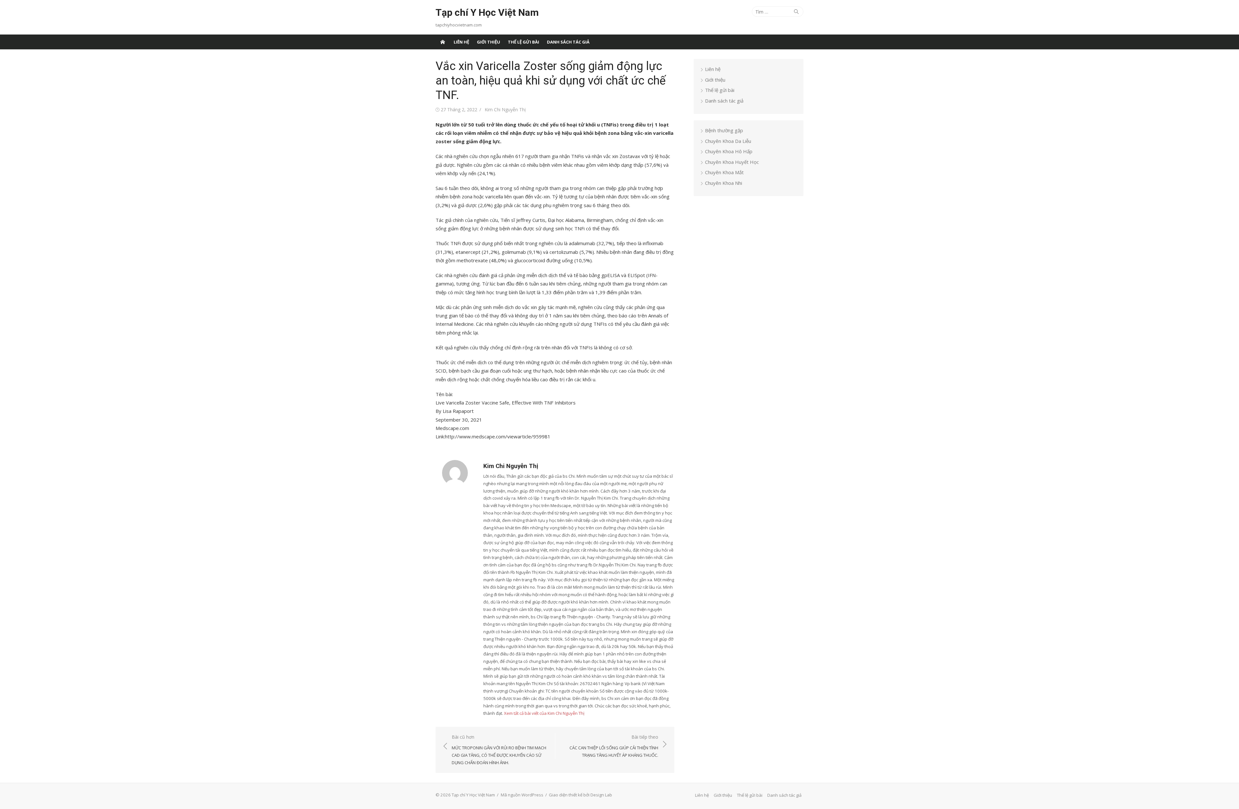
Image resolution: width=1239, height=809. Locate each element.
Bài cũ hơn (499, 749)
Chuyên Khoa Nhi (723, 183)
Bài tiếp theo (613, 746)
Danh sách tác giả (568, 42)
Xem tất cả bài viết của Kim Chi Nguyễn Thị (544, 713)
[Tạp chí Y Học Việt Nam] (443, 42)
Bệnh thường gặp (724, 130)
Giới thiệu (488, 42)
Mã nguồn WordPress (522, 795)
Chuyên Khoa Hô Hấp (728, 151)
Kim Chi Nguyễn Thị (505, 109)
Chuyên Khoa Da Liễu (728, 141)
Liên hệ (461, 42)
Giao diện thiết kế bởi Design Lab (580, 795)
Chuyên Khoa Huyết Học (732, 162)
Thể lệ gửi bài (523, 42)
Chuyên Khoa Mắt (724, 172)
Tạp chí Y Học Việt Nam (487, 12)
